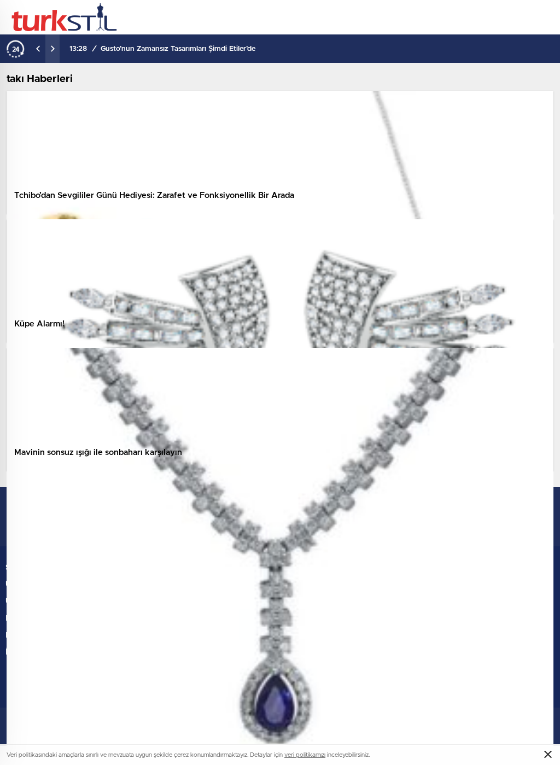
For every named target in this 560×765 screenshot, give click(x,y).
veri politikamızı (304, 755)
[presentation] (38, 48)
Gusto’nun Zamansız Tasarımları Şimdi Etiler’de (178, 48)
